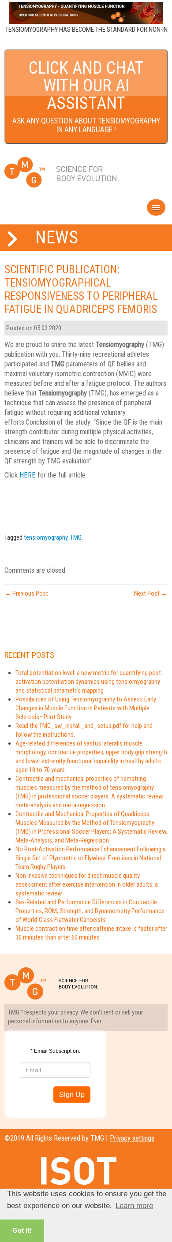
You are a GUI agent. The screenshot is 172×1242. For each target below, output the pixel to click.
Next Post (151, 593)
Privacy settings (132, 1138)
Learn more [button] (134, 1205)
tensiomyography (45, 537)
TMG (76, 537)
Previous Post (26, 593)
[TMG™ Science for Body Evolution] (61, 172)
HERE (27, 475)
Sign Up (72, 1094)
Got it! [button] (22, 1230)
